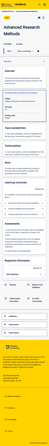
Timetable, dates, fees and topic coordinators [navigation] (21, 93)
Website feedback (14, 396)
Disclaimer (11, 408)
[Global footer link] (12, 347)
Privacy (10, 431)
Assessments (26, 251)
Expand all (39, 189)
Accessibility (12, 419)
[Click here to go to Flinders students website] (7, 5)
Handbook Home (8, 11)
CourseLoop (43, 443)
